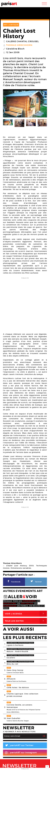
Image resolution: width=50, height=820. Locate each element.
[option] (25, 103)
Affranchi (11, 679)
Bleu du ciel (12, 664)
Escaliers (11, 658)
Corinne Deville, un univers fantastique (19, 706)
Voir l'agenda (25, 613)
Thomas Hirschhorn (19, 45)
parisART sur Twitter (19, 746)
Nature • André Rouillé (17, 651)
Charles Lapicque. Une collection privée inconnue (22, 695)
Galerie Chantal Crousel (22, 41)
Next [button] (42, 104)
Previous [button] (8, 104)
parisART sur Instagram (23, 752)
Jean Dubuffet (13, 718)
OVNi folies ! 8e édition (18, 687)
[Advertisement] (25, 304)
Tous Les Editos (25, 620)
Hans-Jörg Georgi (15, 670)
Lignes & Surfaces (15, 645)
